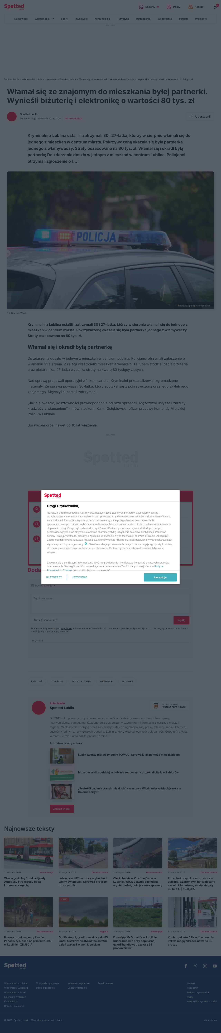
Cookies (67, 570)
